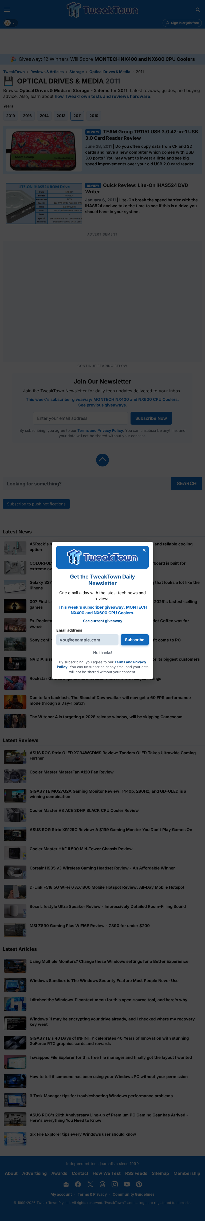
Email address (69, 630)
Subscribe (134, 639)
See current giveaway (102, 621)
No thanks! (102, 652)
